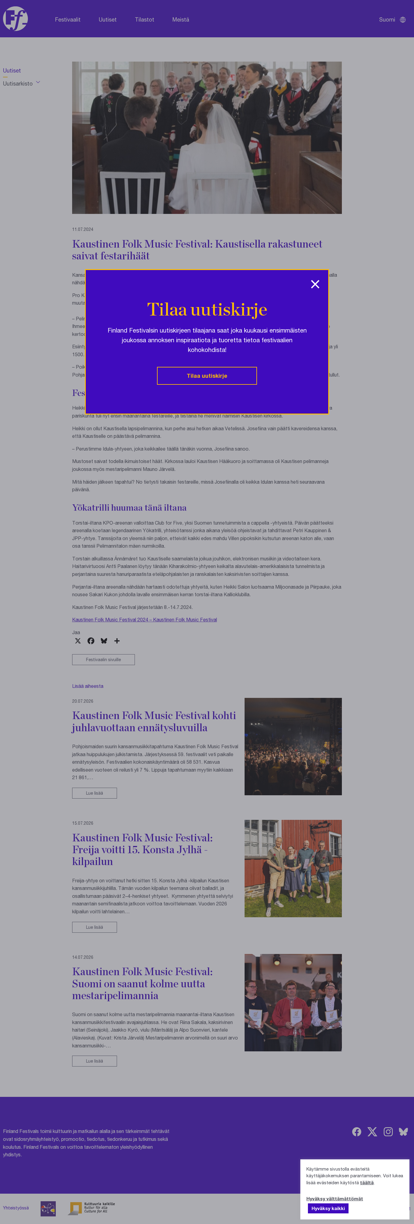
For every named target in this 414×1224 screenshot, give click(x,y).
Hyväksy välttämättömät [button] (334, 1198)
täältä (367, 1182)
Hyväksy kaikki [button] (328, 1208)
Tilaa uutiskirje (207, 375)
